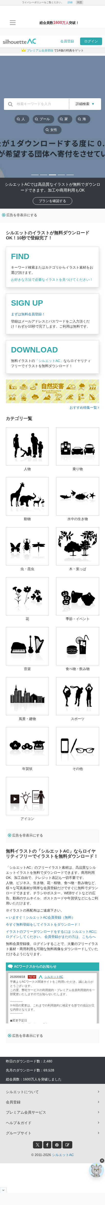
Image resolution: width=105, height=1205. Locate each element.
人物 (27, 469)
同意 (79, 2)
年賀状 (27, 769)
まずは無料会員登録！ (28, 314)
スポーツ (77, 719)
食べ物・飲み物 (78, 669)
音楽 (27, 669)
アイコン (27, 819)
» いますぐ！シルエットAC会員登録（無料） (40, 917)
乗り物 (78, 469)
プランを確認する (52, 201)
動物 (27, 519)
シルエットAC (63, 1155)
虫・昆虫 (27, 569)
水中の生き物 (77, 519)
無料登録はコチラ (74, 237)
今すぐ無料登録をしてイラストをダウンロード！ (43, 924)
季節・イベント (78, 619)
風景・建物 (27, 719)
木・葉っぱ (77, 569)
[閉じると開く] (3, 1190)
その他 (78, 769)
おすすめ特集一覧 (84, 407)
